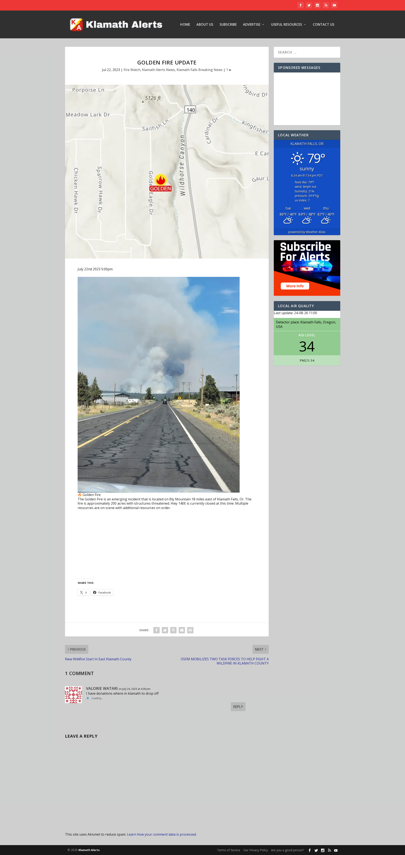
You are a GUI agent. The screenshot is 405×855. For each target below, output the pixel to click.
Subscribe (228, 25)
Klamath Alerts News (158, 69)
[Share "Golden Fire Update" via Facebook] (156, 630)
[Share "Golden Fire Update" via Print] (190, 630)
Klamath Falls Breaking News (200, 69)
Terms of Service (228, 850)
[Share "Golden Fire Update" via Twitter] (165, 630)
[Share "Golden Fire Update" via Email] (182, 630)
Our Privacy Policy (255, 850)
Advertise (251, 25)
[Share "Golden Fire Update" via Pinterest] (173, 630)
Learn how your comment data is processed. (162, 834)
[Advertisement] (167, 544)
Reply (238, 706)
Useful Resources (286, 25)
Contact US (323, 25)
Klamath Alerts (89, 850)
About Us (204, 25)
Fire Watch (132, 69)
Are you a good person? (287, 850)
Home (185, 25)
